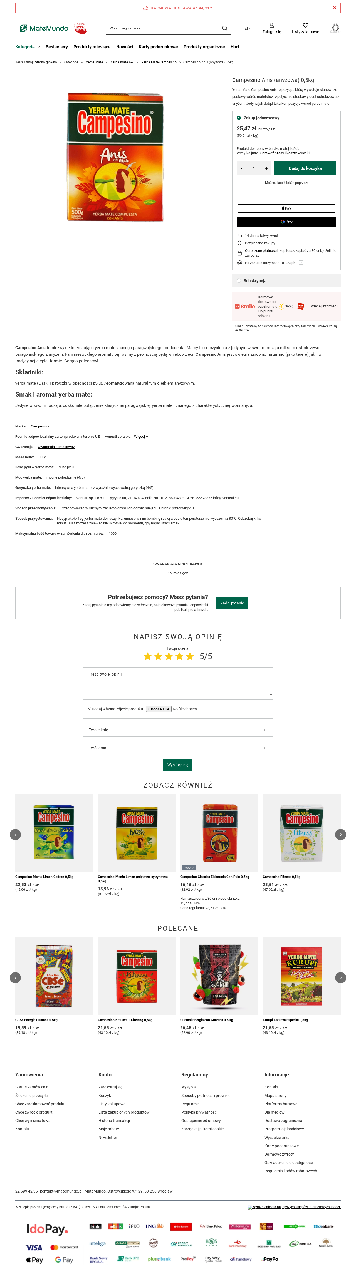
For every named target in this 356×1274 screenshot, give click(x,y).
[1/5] (148, 656)
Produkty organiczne (204, 46)
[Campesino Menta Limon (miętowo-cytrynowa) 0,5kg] (137, 833)
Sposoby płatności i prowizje (205, 1095)
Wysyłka (188, 1087)
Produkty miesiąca (92, 46)
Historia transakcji (114, 1120)
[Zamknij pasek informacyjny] (334, 7)
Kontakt (22, 1129)
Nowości (124, 46)
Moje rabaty (108, 1129)
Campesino (40, 426)
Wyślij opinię (177, 765)
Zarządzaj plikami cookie (202, 1129)
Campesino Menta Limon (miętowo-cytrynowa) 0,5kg (133, 879)
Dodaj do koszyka (305, 168)
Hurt (235, 46)
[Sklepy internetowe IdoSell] (294, 1207)
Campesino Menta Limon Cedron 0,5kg (44, 877)
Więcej (139, 436)
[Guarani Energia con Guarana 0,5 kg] (219, 976)
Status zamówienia (31, 1087)
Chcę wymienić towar (33, 1120)
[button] (15, 834)
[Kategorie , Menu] (40, 47)
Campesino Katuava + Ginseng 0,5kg (125, 1020)
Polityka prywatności (199, 1112)
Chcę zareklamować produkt (40, 1104)
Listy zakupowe (111, 1104)
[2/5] (158, 656)
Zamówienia (29, 1075)
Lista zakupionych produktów (124, 1112)
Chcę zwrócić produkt (34, 1112)
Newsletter (107, 1137)
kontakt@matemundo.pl (61, 1191)
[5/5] (190, 656)
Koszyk (104, 1095)
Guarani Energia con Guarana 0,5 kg (206, 1020)
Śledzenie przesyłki (31, 1095)
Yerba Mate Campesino (159, 62)
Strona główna (46, 62)
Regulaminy (194, 1075)
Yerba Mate (94, 62)
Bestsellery (57, 46)
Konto (105, 1075)
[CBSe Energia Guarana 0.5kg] (54, 976)
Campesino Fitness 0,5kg (281, 877)
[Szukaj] (224, 28)
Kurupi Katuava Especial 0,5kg (285, 1020)
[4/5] (179, 656)
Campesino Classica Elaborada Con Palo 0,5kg (214, 877)
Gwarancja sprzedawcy (56, 447)
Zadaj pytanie (232, 603)
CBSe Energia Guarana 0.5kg (36, 1020)
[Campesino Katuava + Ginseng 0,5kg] (137, 976)
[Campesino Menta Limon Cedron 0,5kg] (54, 833)
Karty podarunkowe (158, 46)
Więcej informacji (324, 306)
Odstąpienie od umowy (201, 1120)
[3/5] (169, 656)
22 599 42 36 (26, 1191)
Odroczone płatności (261, 250)
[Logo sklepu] (52, 28)
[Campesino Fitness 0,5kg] (302, 833)
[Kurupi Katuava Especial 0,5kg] (302, 976)
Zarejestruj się (110, 1087)
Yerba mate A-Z (122, 62)
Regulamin (190, 1104)
